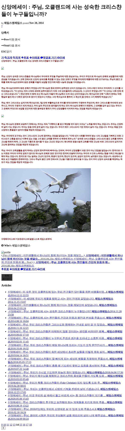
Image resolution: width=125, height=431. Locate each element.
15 (20, 424)
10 (4, 424)
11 (8, 424)
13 (14, 424)
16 (24, 424)
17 (27, 424)
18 (30, 424)
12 (11, 424)
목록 (7, 277)
